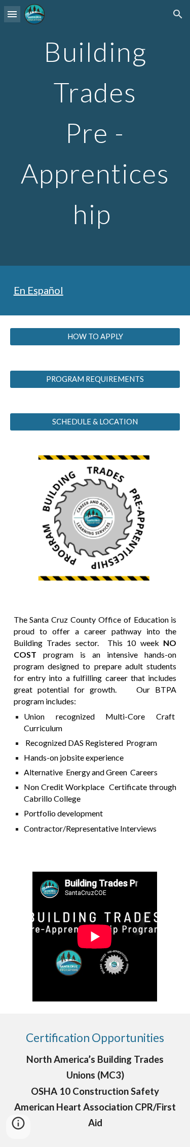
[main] (95, 132)
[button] (12, 14)
